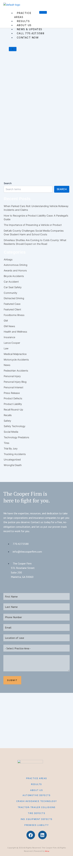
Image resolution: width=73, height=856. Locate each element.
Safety (56, 62)
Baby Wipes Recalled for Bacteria (25, 154)
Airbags (8, 259)
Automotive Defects (36, 795)
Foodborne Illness (10, 62)
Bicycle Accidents (14, 276)
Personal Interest (13, 387)
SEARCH (62, 189)
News (7, 365)
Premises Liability (36, 825)
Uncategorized (12, 459)
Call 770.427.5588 (30, 33)
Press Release (12, 393)
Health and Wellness (26, 132)
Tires (6, 443)
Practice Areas (22, 15)
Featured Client (12, 309)
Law (6, 348)
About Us (24, 25)
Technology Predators (16, 437)
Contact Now (28, 37)
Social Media (11, 431)
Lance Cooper (12, 342)
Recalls (50, 62)
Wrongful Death (29, 136)
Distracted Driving (14, 298)
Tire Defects (36, 813)
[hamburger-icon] (43, 12)
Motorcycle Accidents (16, 359)
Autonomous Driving (15, 264)
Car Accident (11, 281)
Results (23, 21)
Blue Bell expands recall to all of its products (35, 83)
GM (6, 320)
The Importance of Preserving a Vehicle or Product (33, 224)
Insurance (9, 337)
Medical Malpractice (15, 354)
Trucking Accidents (15, 454)
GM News (9, 326)
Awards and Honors (15, 270)
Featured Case (12, 303)
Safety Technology (14, 426)
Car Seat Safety (13, 287)
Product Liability (13, 404)
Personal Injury (24, 62)
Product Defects (10, 136)
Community (10, 292)
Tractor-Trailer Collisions (37, 807)
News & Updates (29, 29)
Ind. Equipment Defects (36, 819)
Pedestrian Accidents (16, 370)
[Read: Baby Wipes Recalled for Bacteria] (25, 124)
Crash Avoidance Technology (36, 801)
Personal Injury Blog (39, 62)
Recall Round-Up (13, 409)
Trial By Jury (10, 448)
